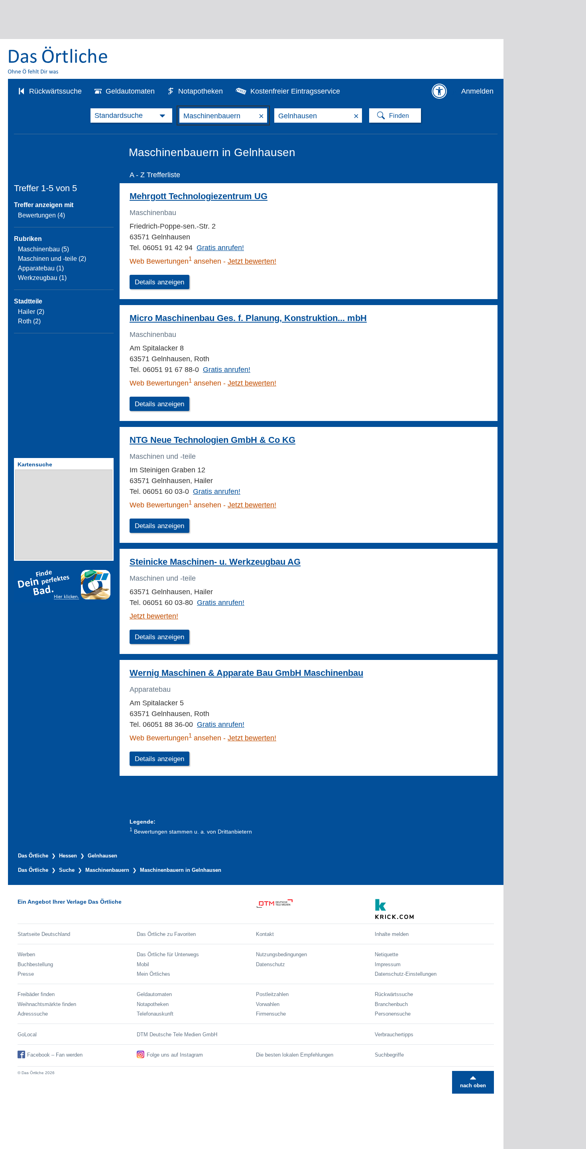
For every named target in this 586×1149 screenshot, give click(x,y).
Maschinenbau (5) (43, 249)
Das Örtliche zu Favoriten (166, 934)
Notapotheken (200, 91)
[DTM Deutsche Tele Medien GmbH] (315, 909)
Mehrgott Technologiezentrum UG (198, 196)
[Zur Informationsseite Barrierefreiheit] (439, 91)
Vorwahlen (267, 1004)
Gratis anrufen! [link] (220, 248)
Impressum (388, 964)
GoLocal (27, 1034)
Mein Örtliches (153, 974)
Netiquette (386, 954)
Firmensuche (271, 1014)
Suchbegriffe (389, 1055)
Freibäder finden (36, 994)
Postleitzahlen (272, 994)
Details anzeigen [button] (159, 282)
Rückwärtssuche (55, 91)
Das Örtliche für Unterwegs (168, 954)
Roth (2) (29, 321)
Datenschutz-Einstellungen (406, 974)
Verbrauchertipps (394, 1034)
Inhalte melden (392, 934)
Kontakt (265, 934)
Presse (26, 974)
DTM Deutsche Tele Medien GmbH (177, 1034)
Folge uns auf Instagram (175, 1055)
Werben (26, 954)
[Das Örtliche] (58, 60)
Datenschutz (270, 964)
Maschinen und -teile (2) (52, 258)
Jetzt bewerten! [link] (252, 261)
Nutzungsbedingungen (281, 954)
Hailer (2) (31, 311)
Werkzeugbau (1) (42, 277)
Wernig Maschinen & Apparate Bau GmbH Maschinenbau (246, 673)
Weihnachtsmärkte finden (47, 1004)
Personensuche (393, 1014)
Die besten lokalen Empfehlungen (294, 1055)
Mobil (143, 964)
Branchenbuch (391, 1004)
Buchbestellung (35, 964)
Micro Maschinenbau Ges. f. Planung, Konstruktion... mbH (248, 318)
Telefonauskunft (155, 1014)
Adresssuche (33, 1014)
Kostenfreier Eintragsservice (295, 91)
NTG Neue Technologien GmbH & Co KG (212, 440)
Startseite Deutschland (44, 934)
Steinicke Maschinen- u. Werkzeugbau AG (215, 562)
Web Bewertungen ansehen (175, 261)
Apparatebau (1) (41, 268)
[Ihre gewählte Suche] (131, 115)
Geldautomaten (130, 91)
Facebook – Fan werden (55, 1055)
